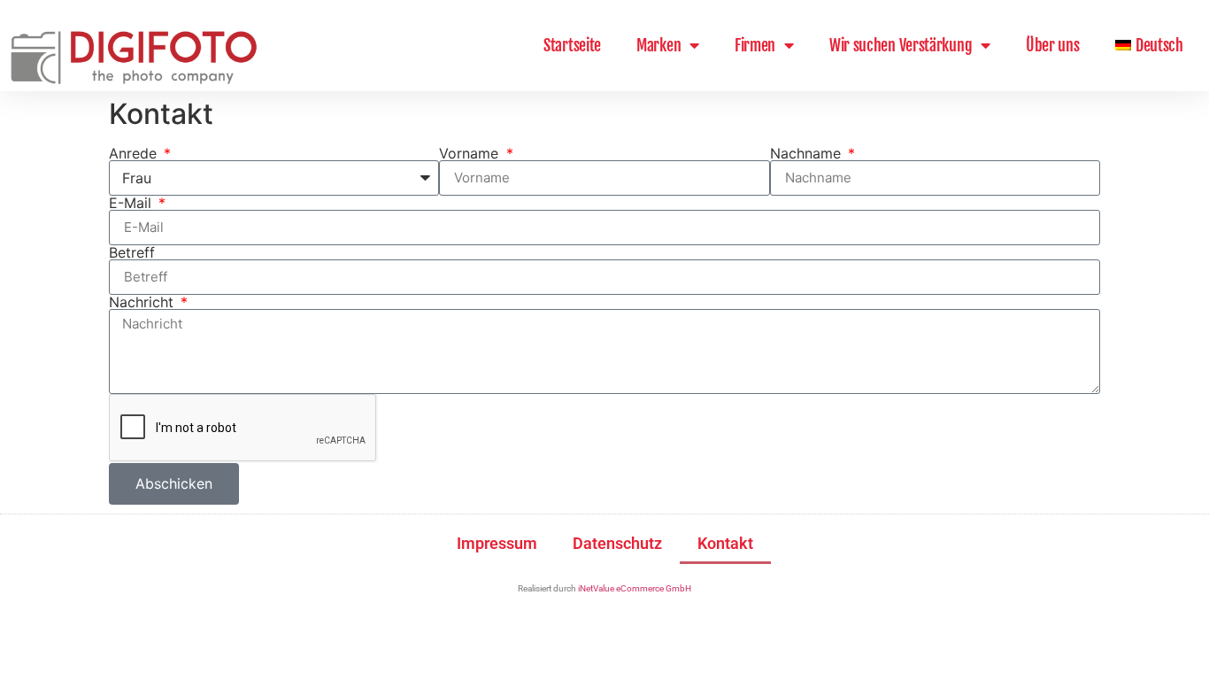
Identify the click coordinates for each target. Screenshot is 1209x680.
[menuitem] (1149, 45)
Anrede (135, 153)
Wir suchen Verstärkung (900, 45)
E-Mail (132, 203)
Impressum (497, 543)
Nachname (807, 153)
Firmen (755, 45)
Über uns (1053, 45)
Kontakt (725, 543)
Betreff (132, 252)
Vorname (471, 153)
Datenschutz (617, 543)
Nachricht (143, 302)
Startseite (572, 45)
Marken (658, 45)
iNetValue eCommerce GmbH (634, 588)
